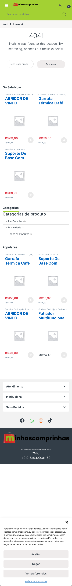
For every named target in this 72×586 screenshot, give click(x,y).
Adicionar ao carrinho (28, 140)
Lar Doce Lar (52, 94)
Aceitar (36, 554)
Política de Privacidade (36, 581)
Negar (36, 564)
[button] (67, 522)
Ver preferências (36, 573)
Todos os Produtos (18, 233)
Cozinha (9, 94)
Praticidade (19, 94)
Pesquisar (64, 14)
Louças (62, 94)
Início (5, 24)
